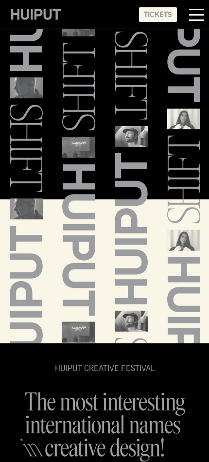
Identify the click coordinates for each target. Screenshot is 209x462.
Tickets (158, 14)
